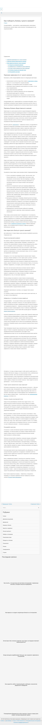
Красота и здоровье (7, 528)
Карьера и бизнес (7, 525)
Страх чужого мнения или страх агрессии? (19, 68)
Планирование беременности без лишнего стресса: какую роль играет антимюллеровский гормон (21, 714)
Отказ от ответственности (19, 720)
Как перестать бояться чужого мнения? (16, 63)
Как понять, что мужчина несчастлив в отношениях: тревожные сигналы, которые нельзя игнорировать (21, 583)
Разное (4, 546)
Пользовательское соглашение (33, 720)
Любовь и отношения (8, 534)
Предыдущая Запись (6, 504)
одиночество (15, 124)
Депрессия (5, 522)
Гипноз (4, 516)
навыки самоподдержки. (9, 311)
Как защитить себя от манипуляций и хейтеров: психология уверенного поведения (21, 684)
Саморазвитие (6, 549)
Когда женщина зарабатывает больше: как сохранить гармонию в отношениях (21, 655)
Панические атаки (7, 537)
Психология (5, 543)
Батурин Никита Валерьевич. (15, 477)
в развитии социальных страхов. (18, 223)
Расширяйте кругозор (14, 71)
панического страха (32, 81)
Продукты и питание (7, 540)
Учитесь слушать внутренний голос (17, 70)
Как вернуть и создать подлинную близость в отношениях (21, 612)
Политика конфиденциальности (21, 722)
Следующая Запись (36, 504)
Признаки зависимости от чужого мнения (16, 59)
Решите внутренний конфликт (15, 64)
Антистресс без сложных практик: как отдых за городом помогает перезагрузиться (21, 641)
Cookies (2, 720)
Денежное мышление (8, 519)
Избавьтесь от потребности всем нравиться (19, 66)
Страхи (5, 23)
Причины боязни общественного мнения (16, 61)
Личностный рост (7, 531)
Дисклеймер (8, 720)
